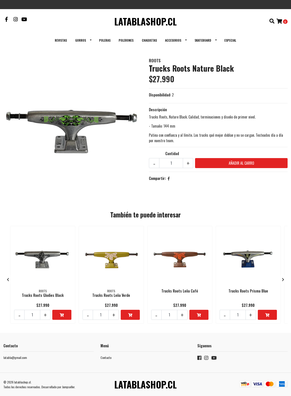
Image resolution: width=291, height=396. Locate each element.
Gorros (80, 40)
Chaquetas (149, 40)
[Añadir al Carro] (61, 315)
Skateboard (203, 40)
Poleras (104, 40)
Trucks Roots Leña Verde (111, 295)
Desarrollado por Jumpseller (58, 386)
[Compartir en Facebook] (169, 178)
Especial (230, 40)
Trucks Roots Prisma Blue (248, 291)
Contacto (105, 357)
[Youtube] (24, 19)
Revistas (61, 40)
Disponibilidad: (160, 95)
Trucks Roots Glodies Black (43, 295)
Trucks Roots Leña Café (179, 291)
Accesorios (173, 40)
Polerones (126, 40)
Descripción (158, 109)
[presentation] (8, 279)
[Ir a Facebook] (6, 19)
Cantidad (172, 153)
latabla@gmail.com (15, 357)
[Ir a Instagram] (16, 19)
